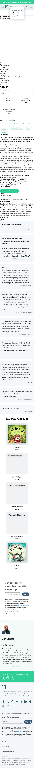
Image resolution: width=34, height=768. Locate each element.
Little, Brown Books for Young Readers (12, 77)
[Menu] (3, 6)
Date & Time (23, 199)
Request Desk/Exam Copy (9, 191)
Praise (2, 219)
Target (28, 128)
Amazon (4, 124)
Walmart (4, 132)
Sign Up (26, 594)
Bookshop (4, 128)
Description (4, 134)
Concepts (15, 199)
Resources (5, 747)
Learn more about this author (10, 667)
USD (17, 13)
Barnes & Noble (14, 124)
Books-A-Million (27, 124)
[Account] (27, 6)
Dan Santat (5, 65)
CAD (17, 16)
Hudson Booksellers (16, 128)
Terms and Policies (8, 751)
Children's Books (5, 196)
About (4, 742)
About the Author (6, 201)
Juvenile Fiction (5, 199)
